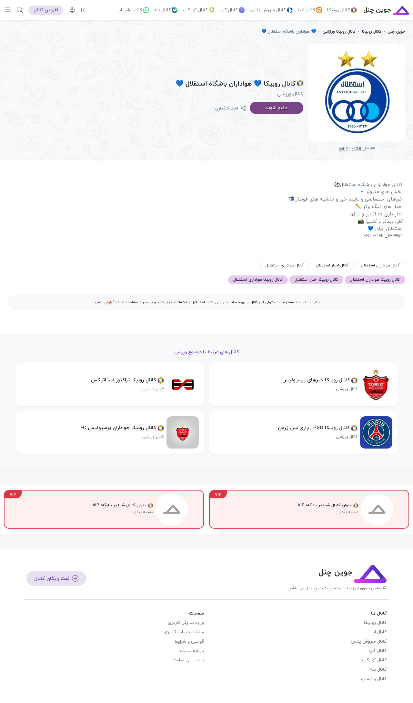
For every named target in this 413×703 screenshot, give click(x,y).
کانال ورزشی (290, 94)
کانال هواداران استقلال (380, 265)
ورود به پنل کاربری (186, 623)
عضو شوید (276, 107)
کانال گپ (228, 10)
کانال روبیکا (338, 10)
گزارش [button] (109, 302)
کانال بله (162, 10)
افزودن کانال (46, 10)
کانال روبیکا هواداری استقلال (258, 280)
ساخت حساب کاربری (184, 632)
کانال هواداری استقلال (285, 265)
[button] (20, 10)
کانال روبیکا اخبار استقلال (316, 280)
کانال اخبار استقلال (332, 265)
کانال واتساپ (129, 10)
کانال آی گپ (195, 10)
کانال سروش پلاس (268, 10)
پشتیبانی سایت (188, 660)
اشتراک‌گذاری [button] (227, 108)
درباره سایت (192, 651)
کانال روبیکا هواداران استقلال (375, 280)
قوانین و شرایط (189, 641)
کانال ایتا (306, 10)
